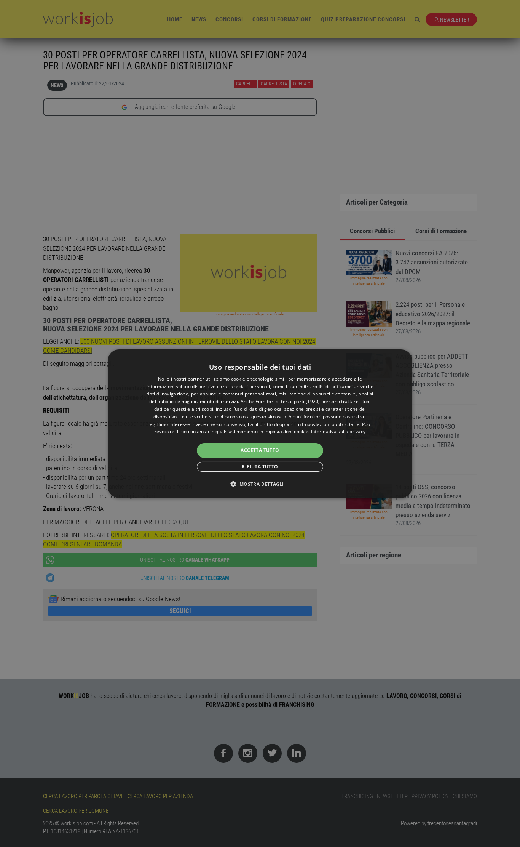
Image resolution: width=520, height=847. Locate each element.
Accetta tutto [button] (260, 450)
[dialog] (260, 423)
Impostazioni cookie (286, 431)
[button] (260, 483)
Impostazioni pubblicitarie (330, 424)
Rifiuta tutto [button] (260, 466)
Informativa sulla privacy (338, 431)
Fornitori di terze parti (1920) (287, 401)
